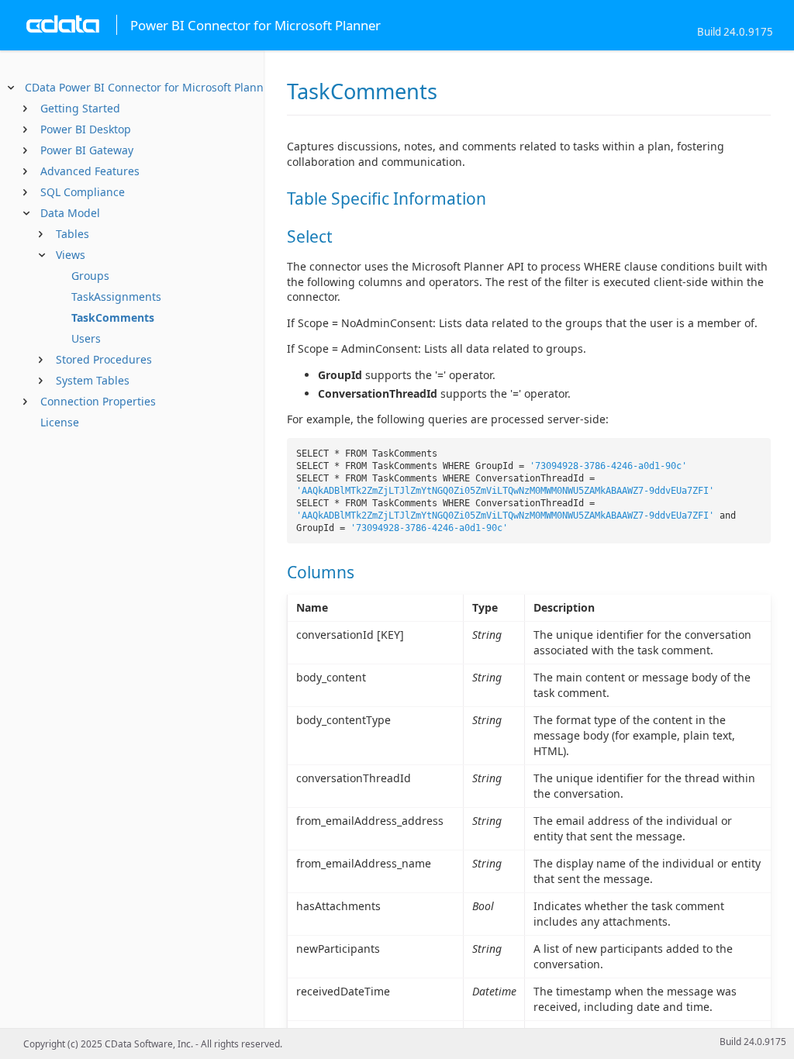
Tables (72, 233)
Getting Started (80, 108)
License (59, 422)
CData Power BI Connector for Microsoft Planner (149, 87)
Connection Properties (98, 401)
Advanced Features (90, 171)
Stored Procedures (104, 359)
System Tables (92, 380)
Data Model (70, 212)
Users (86, 338)
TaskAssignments (116, 296)
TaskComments (112, 317)
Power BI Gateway (86, 150)
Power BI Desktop (85, 129)
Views (70, 254)
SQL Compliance (82, 192)
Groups (90, 275)
